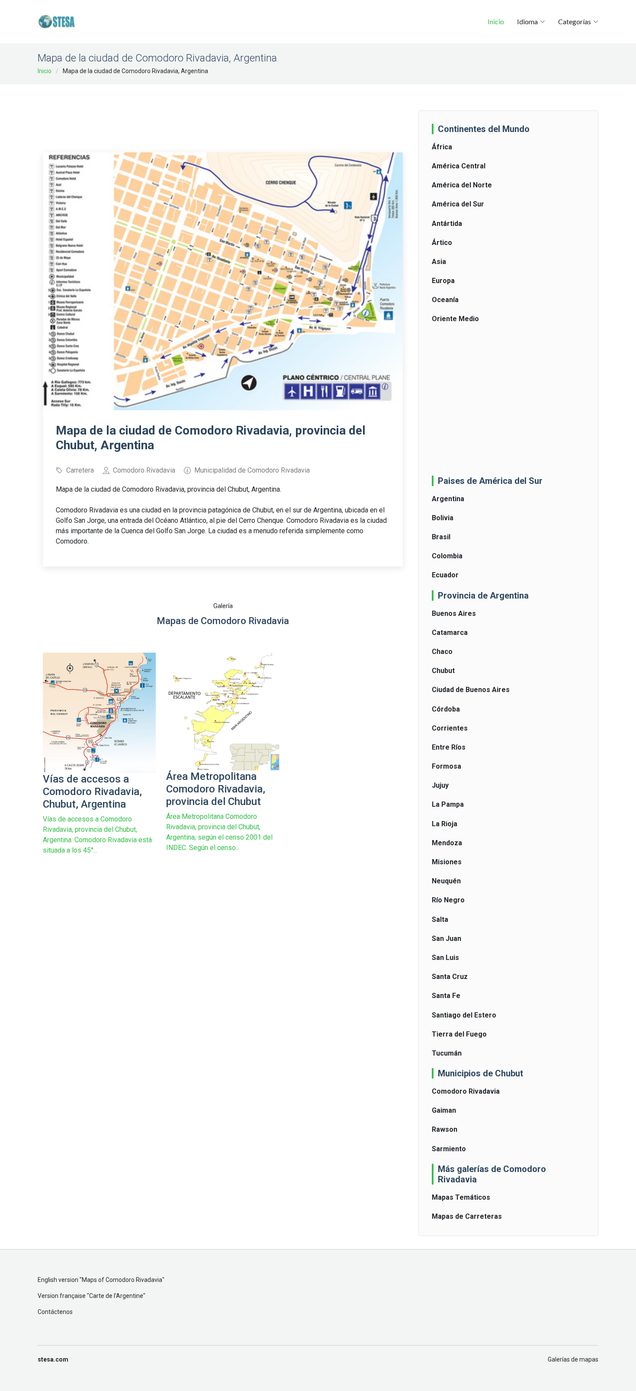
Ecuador (445, 575)
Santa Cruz (450, 976)
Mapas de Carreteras (467, 1216)
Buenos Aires (454, 613)
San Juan (446, 938)
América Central (458, 166)
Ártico (442, 242)
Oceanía (445, 300)
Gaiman (444, 1110)
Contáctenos (55, 1311)
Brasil (441, 537)
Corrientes (450, 728)
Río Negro (448, 900)
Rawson (444, 1129)
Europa (443, 281)
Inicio (496, 21)
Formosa (446, 766)
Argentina (448, 499)
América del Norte (462, 185)
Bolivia (442, 518)
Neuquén (446, 881)
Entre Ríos (449, 747)
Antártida (447, 223)
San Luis (445, 957)
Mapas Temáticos (461, 1197)
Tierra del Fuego (459, 1034)
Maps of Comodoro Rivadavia (122, 1279)
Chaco (442, 651)
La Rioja (444, 824)
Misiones (447, 862)
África (442, 147)
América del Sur (458, 204)
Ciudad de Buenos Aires (471, 690)
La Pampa (448, 804)
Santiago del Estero (464, 1015)
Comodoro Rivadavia (466, 1091)
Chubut (443, 671)
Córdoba (446, 709)
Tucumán (447, 1053)
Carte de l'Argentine (116, 1295)
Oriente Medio (455, 319)
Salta (440, 919)
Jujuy (440, 785)
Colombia (447, 556)
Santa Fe (446, 996)
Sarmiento (449, 1149)
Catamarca (450, 632)
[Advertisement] (222, 112)
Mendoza (447, 843)
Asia (439, 262)
